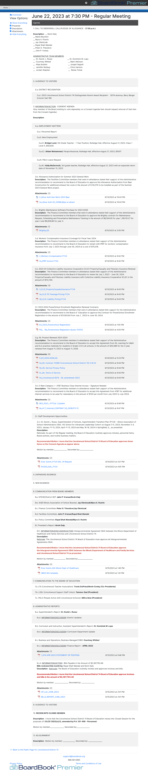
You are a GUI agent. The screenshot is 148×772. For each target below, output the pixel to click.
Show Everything (19, 23)
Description (17, 28)
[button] (86, 3)
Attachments (17, 31)
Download (16, 15)
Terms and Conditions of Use (88, 763)
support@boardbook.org (74, 756)
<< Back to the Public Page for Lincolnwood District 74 (34, 750)
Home (5, 8)
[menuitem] (86, 3)
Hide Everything (19, 34)
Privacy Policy (16, 763)
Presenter (16, 26)
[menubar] (74, 3)
